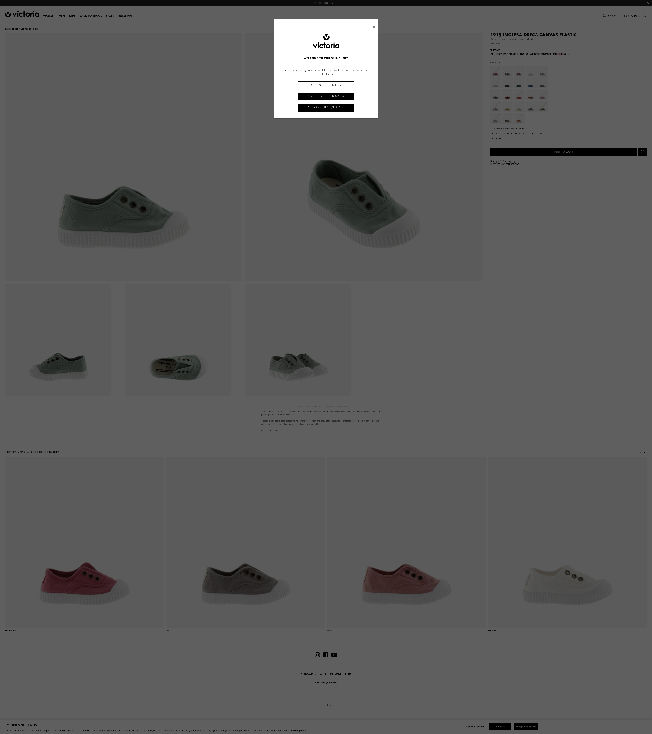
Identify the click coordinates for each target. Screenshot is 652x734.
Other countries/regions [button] (326, 107)
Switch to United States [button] (326, 96)
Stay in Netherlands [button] (326, 85)
